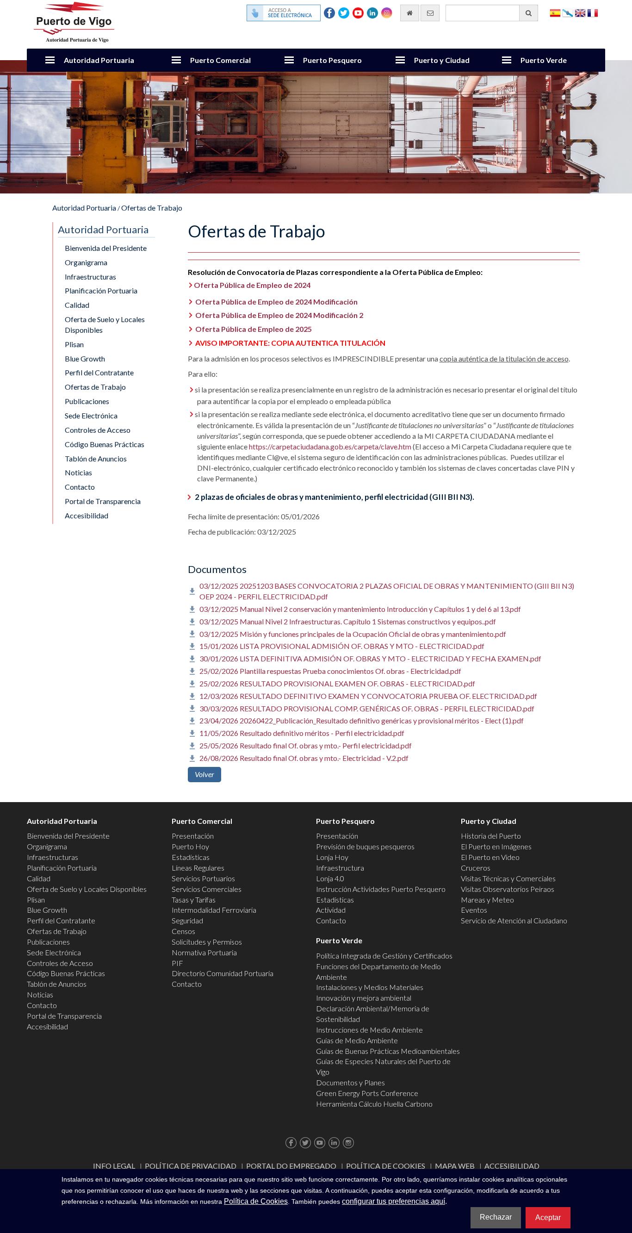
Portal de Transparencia (103, 501)
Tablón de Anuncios (96, 458)
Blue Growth (85, 358)
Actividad (331, 909)
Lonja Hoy (332, 857)
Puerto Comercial (220, 60)
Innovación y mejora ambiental (363, 997)
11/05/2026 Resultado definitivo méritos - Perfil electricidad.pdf (301, 733)
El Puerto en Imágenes (496, 846)
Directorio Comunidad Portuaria (222, 973)
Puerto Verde (543, 60)
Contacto (80, 486)
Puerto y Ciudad (442, 60)
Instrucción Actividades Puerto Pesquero (381, 888)
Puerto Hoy (190, 846)
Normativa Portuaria (204, 952)
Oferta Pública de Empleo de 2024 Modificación (276, 301)
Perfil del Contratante (99, 372)
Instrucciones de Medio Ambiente (369, 1029)
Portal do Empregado (291, 1165)
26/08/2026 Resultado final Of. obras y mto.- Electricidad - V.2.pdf (304, 758)
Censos (183, 931)
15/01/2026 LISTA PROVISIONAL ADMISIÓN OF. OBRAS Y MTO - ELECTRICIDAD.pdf (341, 645)
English (580, 12)
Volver (204, 774)
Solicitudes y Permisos (207, 941)
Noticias (78, 472)
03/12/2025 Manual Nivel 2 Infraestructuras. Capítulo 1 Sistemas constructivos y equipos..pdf (347, 621)
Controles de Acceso (97, 429)
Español (555, 12)
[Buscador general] (528, 13)
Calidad (77, 304)
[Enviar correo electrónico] (430, 13)
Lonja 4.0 (330, 878)
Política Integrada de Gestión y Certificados (384, 955)
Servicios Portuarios (203, 878)
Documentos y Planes (350, 1082)
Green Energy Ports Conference (367, 1093)
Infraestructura (340, 867)
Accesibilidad (86, 515)
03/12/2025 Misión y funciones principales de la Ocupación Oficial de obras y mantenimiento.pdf (352, 633)
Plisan (74, 344)
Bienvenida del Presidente (106, 247)
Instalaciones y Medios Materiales (369, 987)
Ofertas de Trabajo (151, 207)
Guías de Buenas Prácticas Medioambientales (388, 1050)
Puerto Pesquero (332, 60)
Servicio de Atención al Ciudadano (514, 920)
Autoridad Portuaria (99, 60)
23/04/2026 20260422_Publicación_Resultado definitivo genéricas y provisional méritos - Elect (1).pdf (361, 720)
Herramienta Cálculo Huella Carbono (374, 1103)
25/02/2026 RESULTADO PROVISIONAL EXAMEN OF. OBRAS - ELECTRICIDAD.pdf (337, 683)
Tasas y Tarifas (194, 899)
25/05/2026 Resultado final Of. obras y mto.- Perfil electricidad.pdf (305, 745)
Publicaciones (87, 401)
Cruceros (475, 867)
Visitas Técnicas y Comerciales (508, 878)
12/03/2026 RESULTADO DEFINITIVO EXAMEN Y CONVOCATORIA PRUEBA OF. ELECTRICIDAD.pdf (368, 695)
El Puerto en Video (490, 857)
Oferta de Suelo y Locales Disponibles (105, 324)
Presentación (193, 835)
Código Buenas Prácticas (104, 444)
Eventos (474, 909)
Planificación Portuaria (101, 290)
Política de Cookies (385, 1165)
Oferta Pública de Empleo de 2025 (253, 328)
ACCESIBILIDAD (511, 1165)
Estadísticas (191, 857)
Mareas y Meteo (487, 899)
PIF (177, 963)
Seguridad (187, 920)
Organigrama (86, 262)
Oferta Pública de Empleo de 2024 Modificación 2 (279, 315)
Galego (567, 12)
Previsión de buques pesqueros (365, 846)
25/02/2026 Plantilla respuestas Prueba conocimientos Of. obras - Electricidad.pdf (330, 670)
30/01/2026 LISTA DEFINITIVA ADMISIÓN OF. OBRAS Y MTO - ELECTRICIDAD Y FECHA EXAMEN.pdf (370, 658)
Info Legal (114, 1165)
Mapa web (455, 1165)
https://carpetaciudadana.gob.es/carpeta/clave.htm (330, 446)
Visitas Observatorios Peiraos (507, 888)
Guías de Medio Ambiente (357, 1040)
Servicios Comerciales (207, 888)
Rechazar (496, 1217)
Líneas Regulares (198, 867)
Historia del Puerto (491, 835)
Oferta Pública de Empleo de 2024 (252, 284)
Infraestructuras (90, 276)
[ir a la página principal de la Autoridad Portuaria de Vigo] (74, 21)
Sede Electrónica (91, 415)
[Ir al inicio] (409, 13)
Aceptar (548, 1217)
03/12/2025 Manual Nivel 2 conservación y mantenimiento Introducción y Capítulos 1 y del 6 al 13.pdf (360, 608)
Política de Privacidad (190, 1165)
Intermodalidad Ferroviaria (214, 909)
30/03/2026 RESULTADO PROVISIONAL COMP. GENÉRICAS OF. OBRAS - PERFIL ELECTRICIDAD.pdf (366, 708)
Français (592, 12)
